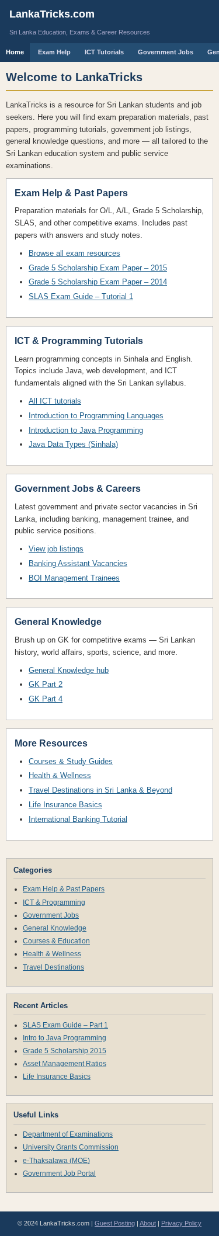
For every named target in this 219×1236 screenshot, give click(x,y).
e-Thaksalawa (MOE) (56, 1161)
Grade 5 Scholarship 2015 (64, 1051)
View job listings (56, 548)
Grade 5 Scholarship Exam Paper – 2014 (98, 281)
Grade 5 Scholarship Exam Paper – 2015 (98, 267)
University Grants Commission (71, 1147)
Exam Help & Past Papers (64, 889)
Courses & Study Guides (71, 761)
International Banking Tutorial (78, 819)
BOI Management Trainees (74, 578)
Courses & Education (56, 941)
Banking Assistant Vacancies (78, 563)
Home (15, 51)
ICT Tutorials (104, 51)
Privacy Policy (181, 1223)
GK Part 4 (45, 699)
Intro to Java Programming (64, 1038)
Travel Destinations (53, 967)
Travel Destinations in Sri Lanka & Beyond (100, 790)
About (148, 1223)
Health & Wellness (60, 775)
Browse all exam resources (74, 253)
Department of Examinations (68, 1134)
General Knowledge (54, 928)
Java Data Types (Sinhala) (73, 444)
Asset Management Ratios (64, 1064)
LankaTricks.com (52, 14)
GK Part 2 (45, 684)
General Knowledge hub (69, 670)
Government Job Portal (59, 1173)
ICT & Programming (54, 902)
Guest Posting (115, 1223)
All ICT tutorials (55, 401)
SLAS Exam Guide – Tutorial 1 (81, 296)
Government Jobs (165, 51)
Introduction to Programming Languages (96, 415)
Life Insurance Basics (65, 804)
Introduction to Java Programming (86, 430)
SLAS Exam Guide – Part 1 (65, 1025)
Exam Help (54, 51)
